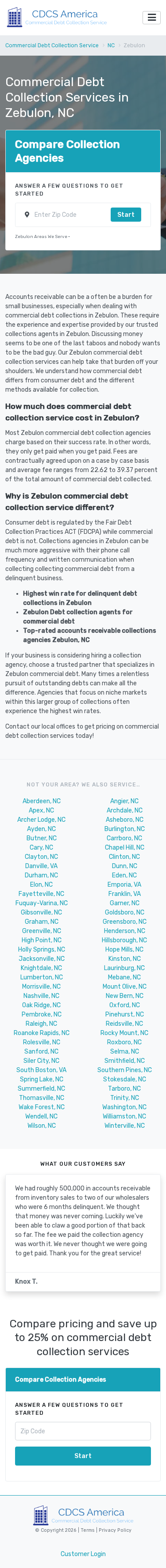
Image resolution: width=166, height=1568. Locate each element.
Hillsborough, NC (124, 940)
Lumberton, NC (41, 977)
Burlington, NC (124, 829)
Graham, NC (41, 922)
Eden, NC (124, 875)
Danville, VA (41, 866)
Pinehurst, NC (124, 1014)
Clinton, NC (124, 857)
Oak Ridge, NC (41, 1005)
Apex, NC (41, 810)
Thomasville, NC (41, 1098)
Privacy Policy (114, 1530)
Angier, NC (124, 801)
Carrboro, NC (124, 838)
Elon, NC (41, 884)
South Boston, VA (41, 1070)
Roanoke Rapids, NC (41, 1033)
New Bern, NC (124, 996)
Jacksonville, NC (42, 959)
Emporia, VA (124, 884)
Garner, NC (124, 903)
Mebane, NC (124, 977)
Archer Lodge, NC (41, 820)
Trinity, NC (124, 1098)
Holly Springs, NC (41, 949)
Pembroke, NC (42, 1014)
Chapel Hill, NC (124, 847)
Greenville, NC (41, 931)
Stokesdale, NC (124, 1079)
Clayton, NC (41, 857)
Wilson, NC (41, 1126)
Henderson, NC (124, 931)
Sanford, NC (41, 1051)
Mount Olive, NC (125, 986)
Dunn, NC (124, 866)
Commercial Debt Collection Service (52, 45)
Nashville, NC (41, 996)
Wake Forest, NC (42, 1107)
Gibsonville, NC (41, 912)
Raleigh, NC (41, 1024)
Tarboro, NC (124, 1088)
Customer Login (83, 1554)
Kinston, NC (124, 959)
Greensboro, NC (125, 922)
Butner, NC (42, 838)
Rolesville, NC (41, 1042)
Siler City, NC (41, 1061)
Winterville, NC (124, 1126)
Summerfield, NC (41, 1088)
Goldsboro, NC (124, 912)
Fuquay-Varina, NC (41, 903)
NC (111, 45)
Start (126, 215)
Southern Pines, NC (124, 1070)
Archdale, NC (125, 810)
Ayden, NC (41, 829)
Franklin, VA (124, 894)
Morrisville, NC (41, 986)
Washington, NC (124, 1107)
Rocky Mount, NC (124, 1033)
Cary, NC (41, 847)
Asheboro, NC (124, 820)
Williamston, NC (124, 1116)
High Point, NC (42, 940)
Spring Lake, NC (41, 1079)
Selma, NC (124, 1051)
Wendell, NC (41, 1116)
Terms (88, 1530)
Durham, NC (41, 875)
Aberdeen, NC (42, 801)
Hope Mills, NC (124, 949)
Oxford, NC (124, 1005)
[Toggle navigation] (152, 18)
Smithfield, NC (124, 1061)
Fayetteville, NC (41, 894)
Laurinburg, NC (124, 968)
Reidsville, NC (124, 1024)
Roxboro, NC (124, 1042)
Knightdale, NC (41, 968)
